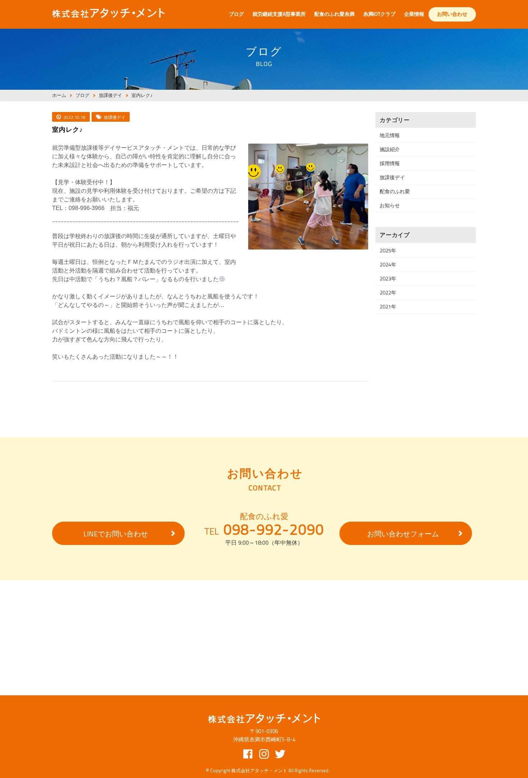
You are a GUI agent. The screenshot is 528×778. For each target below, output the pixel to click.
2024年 (388, 264)
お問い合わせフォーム (403, 533)
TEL (264, 529)
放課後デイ (392, 177)
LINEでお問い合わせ (115, 533)
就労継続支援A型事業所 (279, 14)
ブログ (236, 14)
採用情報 (390, 163)
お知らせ (390, 205)
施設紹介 (390, 149)
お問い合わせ (452, 14)
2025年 (388, 250)
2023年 (388, 278)
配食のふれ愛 (395, 191)
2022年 (388, 292)
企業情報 (414, 14)
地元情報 (390, 135)
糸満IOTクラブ (379, 14)
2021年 (388, 306)
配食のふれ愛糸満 (334, 14)
